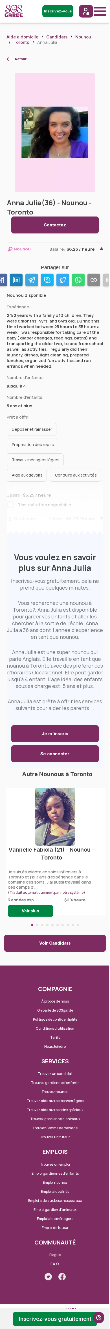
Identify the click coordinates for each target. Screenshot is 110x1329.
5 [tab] (52, 925)
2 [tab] (37, 925)
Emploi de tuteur (55, 1227)
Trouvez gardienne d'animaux (55, 1118)
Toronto (21, 42)
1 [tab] (32, 925)
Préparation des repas (33, 444)
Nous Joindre (55, 1046)
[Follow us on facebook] (62, 1276)
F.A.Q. (55, 1263)
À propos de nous (55, 1001)
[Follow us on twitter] (48, 1276)
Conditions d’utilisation (55, 1028)
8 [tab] (68, 925)
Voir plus (30, 910)
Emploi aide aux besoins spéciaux (55, 1200)
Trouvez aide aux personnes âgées (55, 1100)
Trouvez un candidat (55, 1073)
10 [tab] (78, 925)
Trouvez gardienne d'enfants (55, 1082)
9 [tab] (73, 925)
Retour (21, 59)
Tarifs (55, 1037)
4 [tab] (47, 925)
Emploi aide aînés (55, 1191)
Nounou (83, 37)
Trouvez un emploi (55, 1164)
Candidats (56, 37)
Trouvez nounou (55, 1091)
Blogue (55, 1254)
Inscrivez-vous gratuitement (55, 1319)
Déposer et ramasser (32, 429)
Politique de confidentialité (55, 1019)
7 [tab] (62, 925)
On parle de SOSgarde (55, 1010)
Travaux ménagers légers (36, 459)
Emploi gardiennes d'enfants (55, 1173)
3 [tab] (42, 925)
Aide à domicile (22, 37)
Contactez (55, 225)
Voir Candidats (55, 943)
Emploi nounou (55, 1182)
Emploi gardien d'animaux (55, 1209)
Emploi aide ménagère (55, 1218)
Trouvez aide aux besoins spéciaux (55, 1109)
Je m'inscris (55, 733)
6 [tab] (57, 925)
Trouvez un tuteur (55, 1137)
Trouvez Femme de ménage (55, 1127)
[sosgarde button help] (98, 1317)
